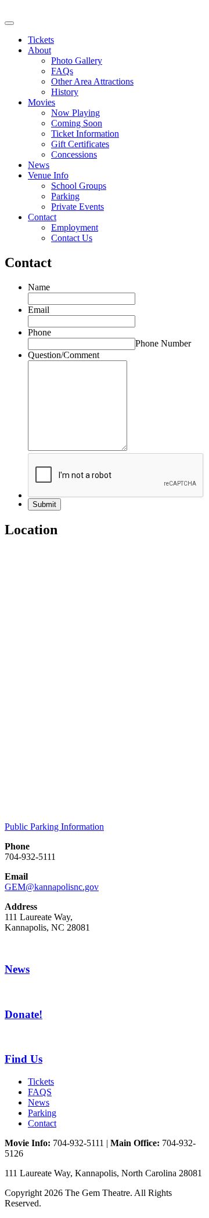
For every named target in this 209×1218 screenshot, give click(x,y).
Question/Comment (63, 355)
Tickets (41, 40)
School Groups (78, 186)
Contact (42, 217)
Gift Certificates (80, 144)
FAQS (40, 1092)
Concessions (74, 154)
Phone (39, 332)
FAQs (62, 71)
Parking (65, 196)
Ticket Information (85, 133)
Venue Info (48, 175)
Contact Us (71, 238)
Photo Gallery (76, 60)
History (64, 92)
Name (39, 287)
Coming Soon (76, 123)
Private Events (77, 206)
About (39, 50)
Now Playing (75, 113)
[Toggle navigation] (9, 23)
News (38, 165)
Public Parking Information (54, 827)
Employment (74, 227)
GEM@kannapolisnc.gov (52, 887)
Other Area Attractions (92, 81)
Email (38, 310)
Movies (41, 102)
